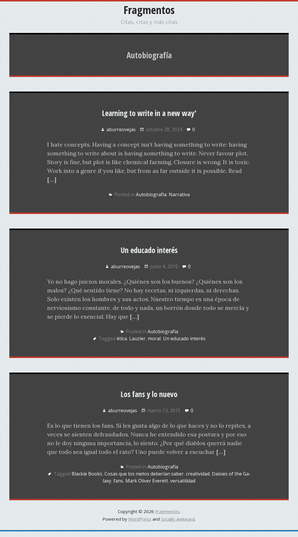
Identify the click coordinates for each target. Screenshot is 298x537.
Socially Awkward (178, 519)
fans (118, 481)
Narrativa (179, 194)
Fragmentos (149, 9)
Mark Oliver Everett (146, 481)
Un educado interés (149, 250)
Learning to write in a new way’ (149, 113)
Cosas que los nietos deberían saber (144, 474)
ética (122, 338)
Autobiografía (151, 194)
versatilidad (182, 481)
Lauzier (137, 338)
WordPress (139, 519)
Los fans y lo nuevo (149, 394)
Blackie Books (87, 474)
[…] (51, 179)
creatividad (198, 474)
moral (154, 338)
